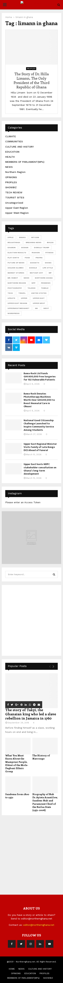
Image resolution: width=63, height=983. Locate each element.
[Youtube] (49, 944)
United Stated (39, 293)
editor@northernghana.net (38, 924)
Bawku (22, 237)
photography (15, 288)
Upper (24, 298)
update (11, 298)
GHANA (48, 263)
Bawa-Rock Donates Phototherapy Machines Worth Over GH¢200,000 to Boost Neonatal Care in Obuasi (39, 400)
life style (48, 268)
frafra (39, 258)
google (33, 268)
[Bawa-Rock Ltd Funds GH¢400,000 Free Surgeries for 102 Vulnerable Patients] (13, 377)
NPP (33, 283)
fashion (36, 253)
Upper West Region (17, 212)
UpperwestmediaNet (18, 308)
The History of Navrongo (41, 757)
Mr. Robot (13, 278)
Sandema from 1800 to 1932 (17, 796)
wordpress (13, 313)
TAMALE (44, 288)
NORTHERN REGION (17, 283)
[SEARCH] (54, 574)
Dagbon (12, 247)
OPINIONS (11, 177)
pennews (45, 283)
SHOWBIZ (11, 187)
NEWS (9, 167)
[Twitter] (21, 944)
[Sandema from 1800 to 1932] (18, 784)
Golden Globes (15, 268)
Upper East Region (16, 207)
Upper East (39, 298)
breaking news (33, 242)
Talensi (31, 288)
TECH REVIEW (13, 192)
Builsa (50, 242)
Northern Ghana (44, 278)
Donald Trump (41, 247)
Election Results (17, 253)
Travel (22, 293)
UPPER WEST (39, 303)
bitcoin (35, 237)
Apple (10, 237)
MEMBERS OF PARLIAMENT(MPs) (24, 161)
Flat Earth (13, 258)
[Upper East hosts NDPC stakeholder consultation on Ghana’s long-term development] (13, 468)
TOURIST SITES (14, 197)
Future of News (16, 263)
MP (50, 273)
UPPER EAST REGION (17, 303)
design (24, 247)
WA (36, 308)
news (26, 278)
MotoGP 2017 (36, 273)
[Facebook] (12, 944)
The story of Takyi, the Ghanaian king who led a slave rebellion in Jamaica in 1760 (30, 713)
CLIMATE (10, 136)
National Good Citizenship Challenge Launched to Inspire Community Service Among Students (39, 425)
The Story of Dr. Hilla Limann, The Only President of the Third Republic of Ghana (32, 80)
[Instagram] (30, 944)
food (27, 258)
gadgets (34, 263)
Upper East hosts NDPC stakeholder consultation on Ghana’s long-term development (40, 469)
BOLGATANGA (14, 242)
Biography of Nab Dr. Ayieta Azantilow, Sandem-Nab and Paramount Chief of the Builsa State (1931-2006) (45, 802)
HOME (12, 969)
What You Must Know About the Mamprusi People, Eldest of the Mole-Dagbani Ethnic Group (16, 763)
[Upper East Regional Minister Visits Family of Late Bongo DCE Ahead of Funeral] (13, 448)
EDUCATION (12, 151)
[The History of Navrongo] (45, 746)
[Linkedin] (40, 944)
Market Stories (16, 273)
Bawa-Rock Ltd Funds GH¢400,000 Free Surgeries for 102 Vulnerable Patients (40, 376)
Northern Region (15, 172)
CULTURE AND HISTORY (19, 146)
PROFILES (31, 68)
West (46, 308)
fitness (49, 253)
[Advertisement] (31, 619)
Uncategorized (14, 202)
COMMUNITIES (14, 141)
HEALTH (10, 156)
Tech (10, 293)
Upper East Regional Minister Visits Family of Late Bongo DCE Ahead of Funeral (40, 447)
